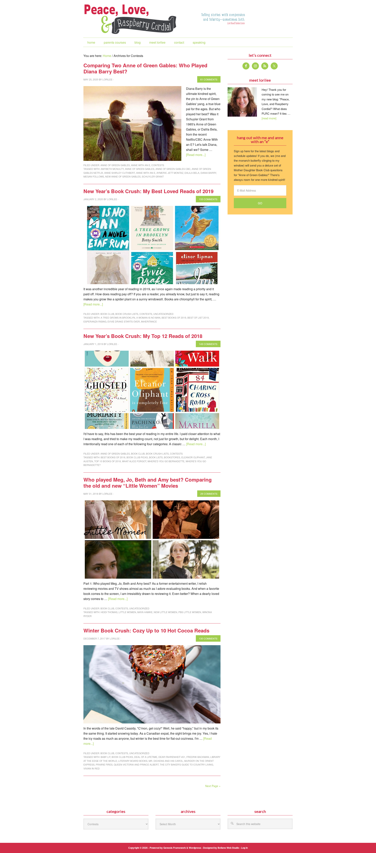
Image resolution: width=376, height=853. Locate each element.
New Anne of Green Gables (123, 176)
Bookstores (172, 457)
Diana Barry (208, 172)
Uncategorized (163, 313)
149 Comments (208, 344)
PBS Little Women (189, 612)
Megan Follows (93, 176)
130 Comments (208, 638)
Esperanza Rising (94, 321)
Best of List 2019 (198, 317)
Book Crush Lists (126, 313)
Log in (244, 847)
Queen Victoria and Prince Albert (136, 764)
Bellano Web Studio (228, 847)
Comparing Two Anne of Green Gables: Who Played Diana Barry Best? (145, 68)
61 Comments (208, 79)
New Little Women (165, 612)
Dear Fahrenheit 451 (171, 756)
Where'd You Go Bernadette (165, 461)
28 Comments (208, 493)
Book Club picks (137, 457)
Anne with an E (140, 165)
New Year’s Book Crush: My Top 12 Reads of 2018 (142, 336)
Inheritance (149, 321)
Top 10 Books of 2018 (107, 461)
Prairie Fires (104, 764)
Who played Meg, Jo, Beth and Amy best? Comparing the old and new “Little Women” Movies (147, 482)
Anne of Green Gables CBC (173, 168)
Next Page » (213, 786)
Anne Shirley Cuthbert (119, 172)
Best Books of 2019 (174, 317)
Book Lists (156, 457)
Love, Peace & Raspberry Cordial (132, 18)
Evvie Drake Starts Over (124, 321)
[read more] (269, 118)
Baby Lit (105, 756)
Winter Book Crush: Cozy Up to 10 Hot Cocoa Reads (146, 630)
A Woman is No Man (148, 317)
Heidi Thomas (109, 612)
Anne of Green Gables (115, 165)
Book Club (107, 313)
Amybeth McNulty (112, 168)
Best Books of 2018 (113, 457)
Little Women (127, 612)
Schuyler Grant (153, 176)
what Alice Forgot (134, 461)
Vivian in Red (91, 768)
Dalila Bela (191, 172)
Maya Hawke (145, 612)
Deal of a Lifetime (145, 756)
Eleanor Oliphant (193, 457)
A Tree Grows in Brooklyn (118, 317)
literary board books (132, 760)
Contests (157, 165)
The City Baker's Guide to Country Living (186, 764)
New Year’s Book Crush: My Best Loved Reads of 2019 (148, 191)
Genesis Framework (174, 847)
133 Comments (208, 199)
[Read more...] (195, 154)
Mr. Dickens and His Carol (166, 760)
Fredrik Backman (197, 756)
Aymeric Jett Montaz (169, 172)
